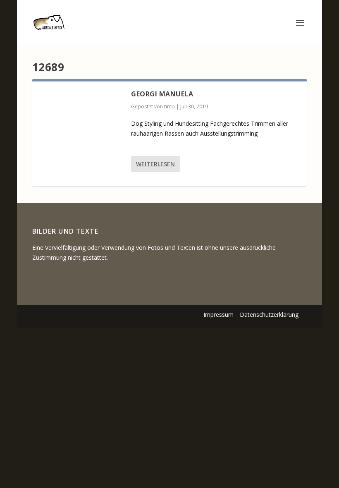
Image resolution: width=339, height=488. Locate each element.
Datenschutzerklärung (269, 314)
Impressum (218, 314)
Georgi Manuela (162, 93)
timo (169, 106)
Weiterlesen (155, 164)
